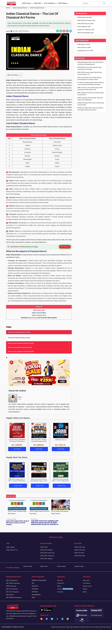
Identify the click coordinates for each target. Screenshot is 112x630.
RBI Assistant (10, 594)
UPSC (33, 597)
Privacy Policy (106, 627)
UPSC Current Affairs (39, 312)
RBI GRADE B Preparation (14, 597)
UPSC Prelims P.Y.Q (12, 550)
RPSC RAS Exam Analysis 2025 (86, 20)
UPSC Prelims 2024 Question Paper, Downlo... (59, 512)
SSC (33, 583)
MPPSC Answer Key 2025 (85, 17)
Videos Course (87, 586)
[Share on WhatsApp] (57, 31)
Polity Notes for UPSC (84, 44)
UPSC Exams (26, 3)
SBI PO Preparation (12, 580)
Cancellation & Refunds (79, 627)
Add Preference (64, 246)
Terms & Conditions (94, 627)
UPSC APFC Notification (47, 555)
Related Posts (11, 496)
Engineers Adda (79, 566)
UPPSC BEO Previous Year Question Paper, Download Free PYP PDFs (90, 68)
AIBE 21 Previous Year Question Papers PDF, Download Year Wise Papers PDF (90, 88)
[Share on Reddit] (64, 31)
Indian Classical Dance (20, 8)
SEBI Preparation (11, 586)
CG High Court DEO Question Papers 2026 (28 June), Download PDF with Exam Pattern (91, 83)
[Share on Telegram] (60, 31)
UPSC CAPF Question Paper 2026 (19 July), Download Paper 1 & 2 (90, 73)
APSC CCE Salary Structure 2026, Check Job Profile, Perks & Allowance (90, 98)
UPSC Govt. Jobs (39, 310)
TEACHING (35, 589)
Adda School (44, 566)
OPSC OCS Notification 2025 (86, 32)
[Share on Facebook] (67, 31)
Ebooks (85, 589)
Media (59, 586)
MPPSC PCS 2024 (79, 550)
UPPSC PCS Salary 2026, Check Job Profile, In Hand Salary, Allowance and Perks (91, 109)
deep (9, 31)
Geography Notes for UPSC (85, 50)
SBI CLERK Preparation (13, 583)
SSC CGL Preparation (12, 592)
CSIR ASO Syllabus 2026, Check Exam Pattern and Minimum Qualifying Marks (90, 63)
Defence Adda (61, 566)
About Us (60, 580)
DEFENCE (35, 592)
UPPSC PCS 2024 (79, 547)
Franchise (60, 592)
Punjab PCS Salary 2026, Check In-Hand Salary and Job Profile (91, 103)
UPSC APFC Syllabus (46, 558)
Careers (65, 589)
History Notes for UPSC (84, 47)
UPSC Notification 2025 (84, 26)
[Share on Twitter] (70, 31)
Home (8, 8)
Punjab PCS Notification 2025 (86, 29)
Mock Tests (86, 580)
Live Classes (86, 583)
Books (85, 592)
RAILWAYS (35, 586)
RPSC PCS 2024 (79, 553)
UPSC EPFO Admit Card (47, 553)
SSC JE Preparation (12, 589)
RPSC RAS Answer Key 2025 (86, 23)
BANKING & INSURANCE (39, 580)
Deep (20, 397)
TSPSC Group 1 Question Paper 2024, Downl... (17, 512)
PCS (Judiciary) (49, 3)
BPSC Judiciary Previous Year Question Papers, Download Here (91, 93)
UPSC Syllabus (10, 547)
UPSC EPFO (44, 547)
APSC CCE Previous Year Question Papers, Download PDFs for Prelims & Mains (90, 78)
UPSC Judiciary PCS (39, 315)
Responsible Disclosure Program (61, 627)
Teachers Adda (27, 566)
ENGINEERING (36, 594)
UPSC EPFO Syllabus (46, 550)
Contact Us (60, 583)
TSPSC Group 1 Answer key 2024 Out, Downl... (39, 512)
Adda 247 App (32, 317)
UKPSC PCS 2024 (79, 555)
